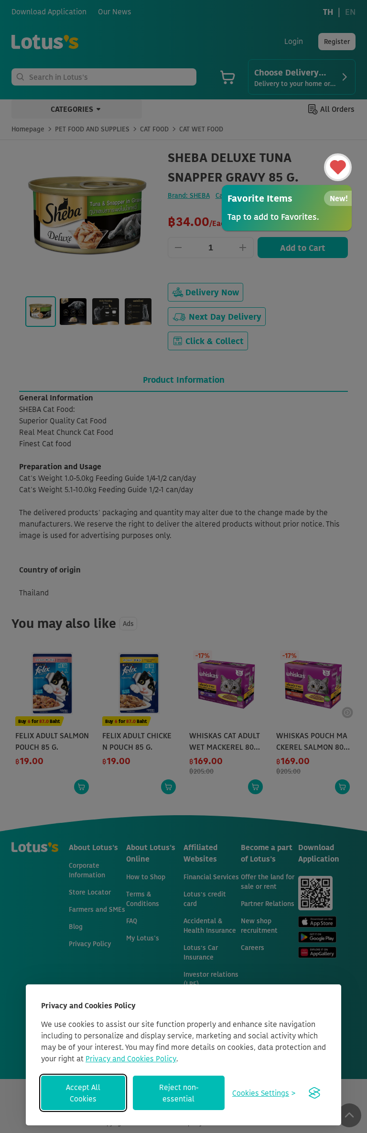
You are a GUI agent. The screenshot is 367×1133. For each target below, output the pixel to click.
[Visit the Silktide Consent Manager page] (314, 1092)
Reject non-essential (178, 1093)
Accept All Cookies (83, 1093)
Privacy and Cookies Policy (131, 1058)
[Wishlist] (338, 167)
